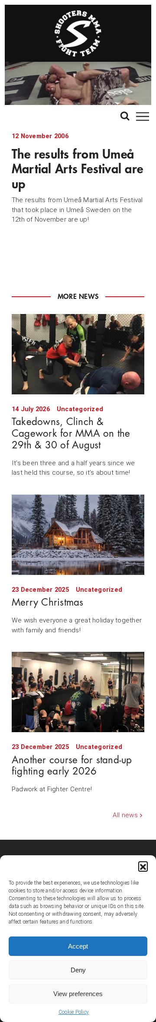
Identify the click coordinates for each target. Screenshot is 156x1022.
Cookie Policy (73, 1012)
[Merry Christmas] (78, 535)
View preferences (78, 993)
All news (125, 815)
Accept (78, 946)
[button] (143, 866)
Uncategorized (80, 409)
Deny (78, 970)
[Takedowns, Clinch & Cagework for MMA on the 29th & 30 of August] (78, 354)
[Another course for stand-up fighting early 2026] (78, 692)
